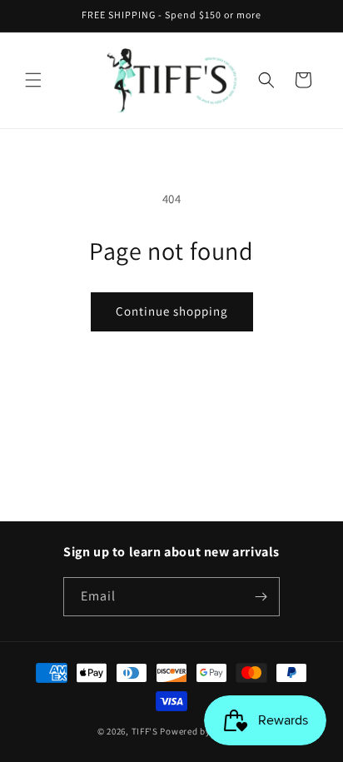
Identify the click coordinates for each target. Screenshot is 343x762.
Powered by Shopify (203, 731)
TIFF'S (145, 731)
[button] (33, 80)
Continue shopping (172, 311)
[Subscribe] (260, 596)
